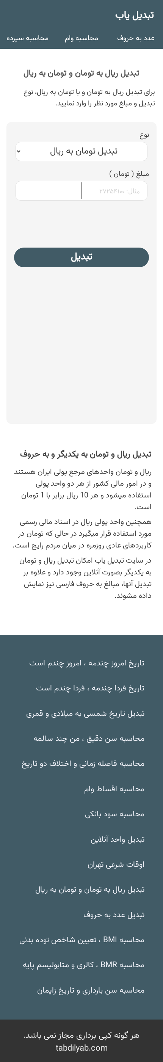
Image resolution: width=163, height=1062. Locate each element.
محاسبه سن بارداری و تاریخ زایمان (90, 991)
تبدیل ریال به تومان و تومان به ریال (89, 890)
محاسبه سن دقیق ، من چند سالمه (88, 739)
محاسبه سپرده (27, 38)
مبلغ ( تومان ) (129, 174)
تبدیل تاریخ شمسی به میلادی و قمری (85, 714)
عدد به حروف (136, 38)
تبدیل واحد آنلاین (117, 840)
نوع (144, 135)
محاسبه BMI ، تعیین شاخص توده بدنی (81, 940)
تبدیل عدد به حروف (113, 915)
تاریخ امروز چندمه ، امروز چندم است (86, 663)
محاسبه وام (81, 38)
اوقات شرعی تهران (116, 865)
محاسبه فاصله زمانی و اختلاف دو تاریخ (83, 764)
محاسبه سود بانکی (114, 814)
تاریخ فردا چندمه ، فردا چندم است (90, 688)
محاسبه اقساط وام (114, 789)
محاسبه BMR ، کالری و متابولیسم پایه (83, 965)
